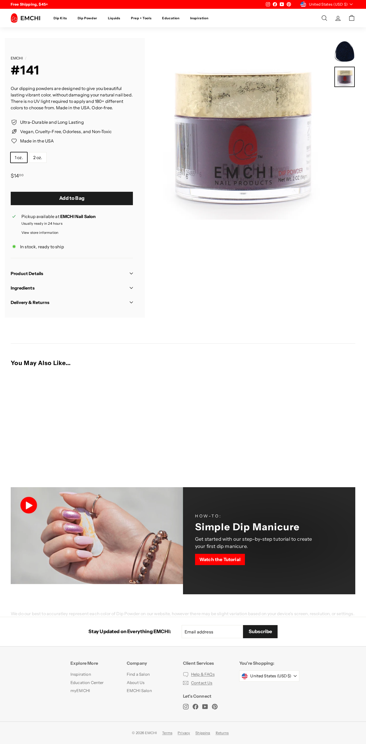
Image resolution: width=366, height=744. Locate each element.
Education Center (87, 682)
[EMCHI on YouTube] (205, 706)
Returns (222, 733)
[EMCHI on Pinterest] (215, 706)
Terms (167, 733)
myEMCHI (80, 690)
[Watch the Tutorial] (269, 540)
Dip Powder (87, 18)
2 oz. (37, 157)
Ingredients (23, 288)
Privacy (184, 733)
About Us (135, 682)
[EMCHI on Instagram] (186, 706)
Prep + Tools (141, 18)
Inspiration (199, 18)
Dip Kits (60, 18)
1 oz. (19, 157)
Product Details (27, 273)
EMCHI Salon (139, 690)
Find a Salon (138, 674)
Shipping (202, 733)
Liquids (114, 18)
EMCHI (17, 58)
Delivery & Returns (30, 302)
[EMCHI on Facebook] (195, 706)
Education (170, 18)
